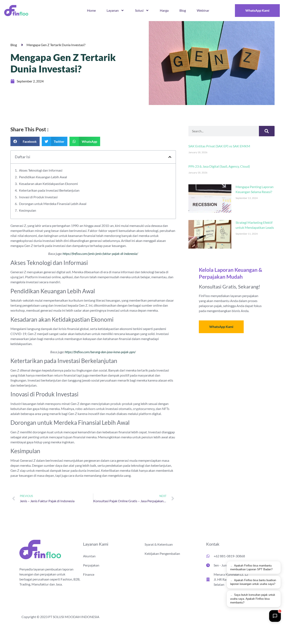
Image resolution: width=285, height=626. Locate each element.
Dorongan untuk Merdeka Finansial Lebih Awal (52, 204)
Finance (88, 574)
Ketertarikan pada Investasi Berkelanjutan (49, 190)
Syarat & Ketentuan (159, 544)
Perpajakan (91, 565)
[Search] (267, 131)
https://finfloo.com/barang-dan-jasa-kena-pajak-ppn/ (100, 352)
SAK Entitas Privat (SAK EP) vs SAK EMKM (219, 146)
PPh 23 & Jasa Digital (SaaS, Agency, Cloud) (219, 166)
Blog (182, 10)
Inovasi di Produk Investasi (38, 197)
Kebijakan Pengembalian (162, 553)
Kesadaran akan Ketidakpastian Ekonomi (48, 184)
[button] (25, 141)
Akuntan (89, 556)
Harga (164, 10)
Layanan (113, 10)
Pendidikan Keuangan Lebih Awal (43, 177)
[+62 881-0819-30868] (208, 556)
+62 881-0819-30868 (229, 556)
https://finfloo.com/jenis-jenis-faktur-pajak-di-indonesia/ (100, 253)
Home (91, 10)
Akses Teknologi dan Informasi (40, 170)
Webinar (203, 10)
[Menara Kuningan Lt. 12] (208, 579)
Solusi (139, 10)
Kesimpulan (27, 210)
